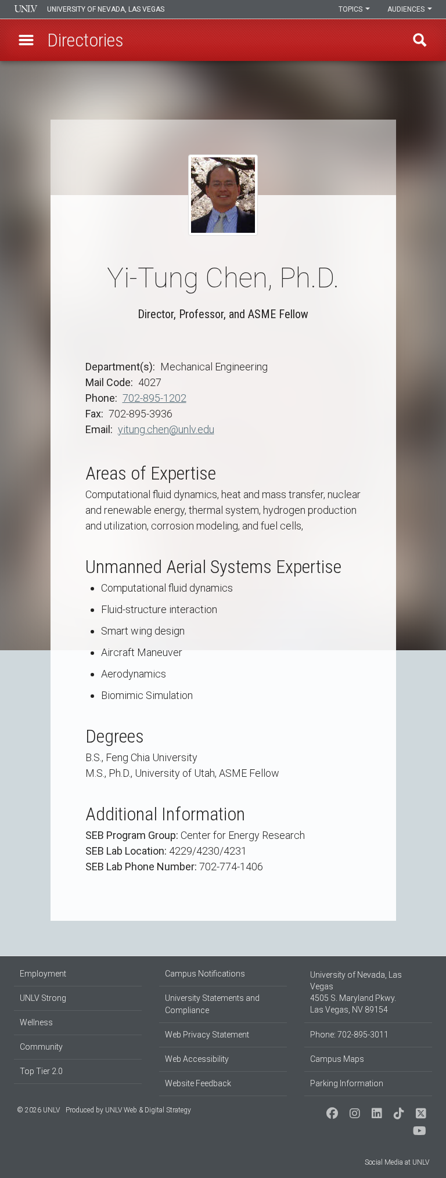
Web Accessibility (197, 1059)
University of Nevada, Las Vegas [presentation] (105, 9)
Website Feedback (198, 1083)
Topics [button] (351, 9)
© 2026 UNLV (38, 1110)
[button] (26, 40)
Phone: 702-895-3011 (349, 1034)
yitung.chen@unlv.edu (166, 429)
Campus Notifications (205, 973)
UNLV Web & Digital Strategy (148, 1110)
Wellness (36, 1022)
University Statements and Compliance (212, 1004)
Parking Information (346, 1083)
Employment (43, 973)
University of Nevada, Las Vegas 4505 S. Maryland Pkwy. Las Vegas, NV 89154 (356, 992)
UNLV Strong (43, 998)
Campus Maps (337, 1059)
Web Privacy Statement (207, 1034)
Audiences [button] (406, 9)
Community (41, 1046)
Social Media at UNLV (397, 1162)
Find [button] (420, 40)
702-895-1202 (154, 398)
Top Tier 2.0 (41, 1071)
